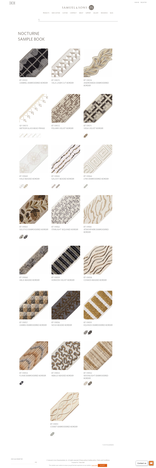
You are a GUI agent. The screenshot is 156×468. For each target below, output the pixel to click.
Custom (65, 13)
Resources (104, 13)
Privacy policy (83, 460)
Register (143, 2)
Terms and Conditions (103, 460)
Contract (73, 13)
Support (88, 13)
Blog (111, 13)
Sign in (136, 2)
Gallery (95, 13)
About (81, 13)
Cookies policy (92, 460)
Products (46, 13)
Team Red (81, 462)
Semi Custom (56, 13)
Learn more (94, 465)
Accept (102, 465)
